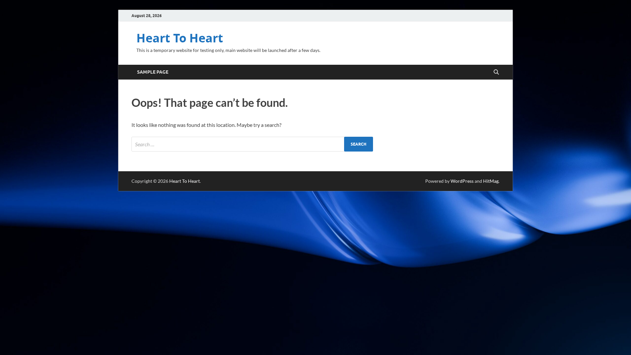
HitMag (491, 181)
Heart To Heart (179, 38)
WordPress (462, 181)
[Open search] (496, 72)
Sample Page (152, 72)
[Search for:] (252, 144)
